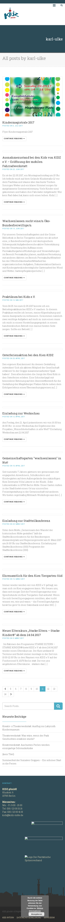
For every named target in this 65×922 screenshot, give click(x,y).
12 (48, 688)
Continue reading (13, 139)
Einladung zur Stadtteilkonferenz (26, 521)
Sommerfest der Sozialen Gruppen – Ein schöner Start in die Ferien (31, 762)
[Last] (11, 694)
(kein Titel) (8, 754)
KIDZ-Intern (8, 917)
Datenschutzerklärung (29, 917)
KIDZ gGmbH (26, 14)
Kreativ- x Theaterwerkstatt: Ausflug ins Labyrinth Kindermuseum (29, 728)
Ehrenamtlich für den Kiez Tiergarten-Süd (32, 576)
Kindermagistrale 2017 (18, 122)
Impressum (49, 917)
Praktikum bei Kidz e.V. (18, 297)
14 (5, 694)
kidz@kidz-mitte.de (12, 815)
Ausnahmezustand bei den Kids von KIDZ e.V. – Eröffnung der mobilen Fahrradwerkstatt (31, 162)
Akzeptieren (36, 914)
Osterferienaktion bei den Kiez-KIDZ (27, 355)
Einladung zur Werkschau (21, 413)
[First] (5, 689)
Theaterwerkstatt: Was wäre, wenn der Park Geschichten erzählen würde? (25, 737)
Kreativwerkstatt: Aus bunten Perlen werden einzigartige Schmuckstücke (26, 746)
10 (37, 688)
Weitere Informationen (36, 909)
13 (54, 688)
